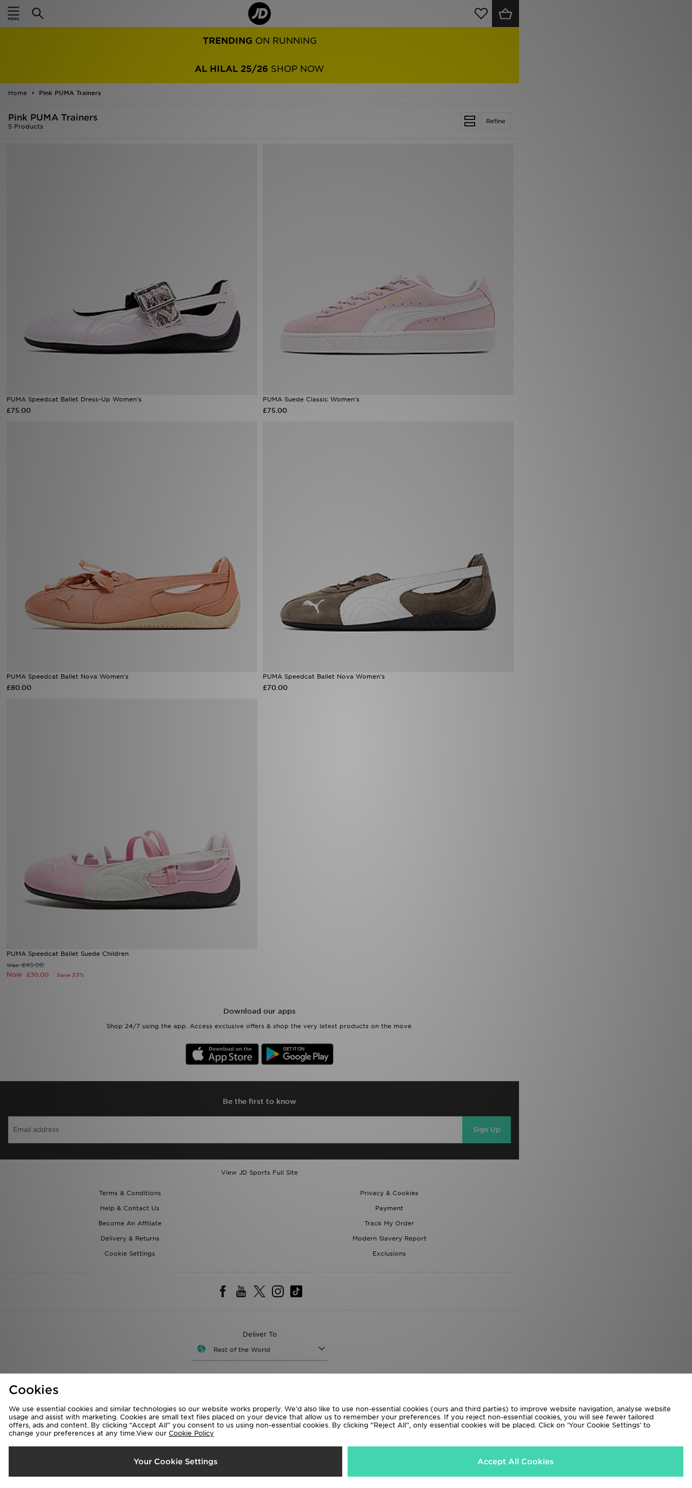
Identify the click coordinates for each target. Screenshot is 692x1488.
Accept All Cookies (515, 1461)
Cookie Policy (191, 1433)
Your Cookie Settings (175, 1461)
